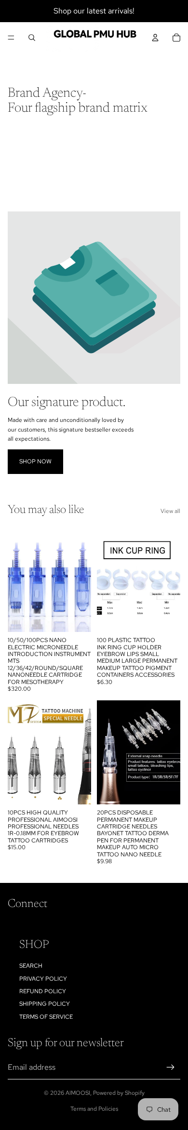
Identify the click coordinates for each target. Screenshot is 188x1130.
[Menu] (11, 37)
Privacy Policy (43, 979)
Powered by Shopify (119, 1093)
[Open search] (31, 37)
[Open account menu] (155, 37)
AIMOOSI (78, 1093)
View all (170, 511)
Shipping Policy (44, 1004)
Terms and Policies (94, 1109)
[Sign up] (170, 1067)
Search (30, 966)
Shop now (35, 461)
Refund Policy (42, 991)
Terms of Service (46, 1017)
